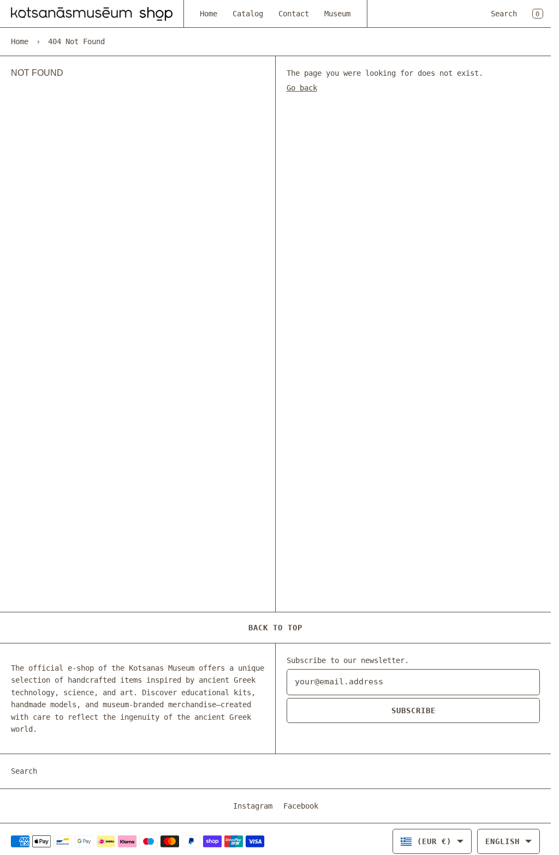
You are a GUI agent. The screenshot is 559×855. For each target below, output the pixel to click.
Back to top (275, 627)
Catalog (248, 13)
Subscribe (413, 710)
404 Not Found (76, 41)
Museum (337, 13)
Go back (302, 87)
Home (208, 13)
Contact (293, 13)
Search (504, 13)
